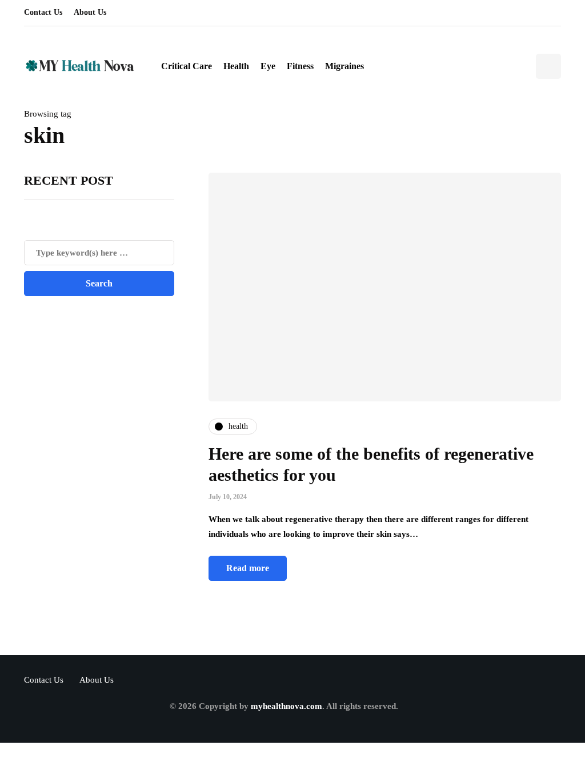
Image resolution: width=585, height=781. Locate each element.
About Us (90, 12)
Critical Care (186, 66)
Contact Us (43, 12)
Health (236, 66)
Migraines (344, 66)
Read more (247, 568)
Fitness (300, 66)
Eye (268, 66)
